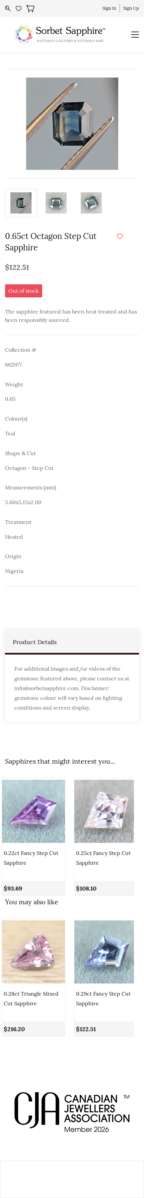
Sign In (109, 8)
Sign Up (131, 8)
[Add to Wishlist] (120, 236)
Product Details (35, 642)
